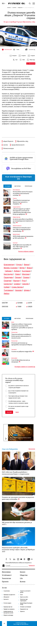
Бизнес (22, 572)
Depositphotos (24, 624)
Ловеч (17, 274)
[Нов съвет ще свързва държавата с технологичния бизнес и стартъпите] (18, 461)
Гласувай (9, 412)
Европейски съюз (22, 141)
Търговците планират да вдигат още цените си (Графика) (21, 202)
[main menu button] (34, 3)
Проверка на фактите (9, 594)
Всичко (14, 7)
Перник (18, 277)
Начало (9, 7)
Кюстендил (8, 274)
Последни (7, 186)
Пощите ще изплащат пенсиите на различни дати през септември (18, 498)
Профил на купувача (9, 609)
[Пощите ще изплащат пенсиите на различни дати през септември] (18, 486)
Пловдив (7, 281)
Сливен (17, 284)
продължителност (17, 145)
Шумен (27, 290)
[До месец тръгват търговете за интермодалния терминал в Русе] (7, 220)
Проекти (5, 581)
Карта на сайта (24, 597)
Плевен (26, 277)
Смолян (25, 284)
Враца (29, 268)
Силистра (8, 284)
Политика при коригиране (24, 600)
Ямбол (6, 293)
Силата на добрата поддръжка (21, 351)
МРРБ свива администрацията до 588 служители (23, 237)
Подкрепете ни (24, 609)
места (5, 145)
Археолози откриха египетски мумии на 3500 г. (20, 438)
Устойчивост (7, 575)
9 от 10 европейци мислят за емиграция (20, 361)
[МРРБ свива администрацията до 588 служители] (7, 237)
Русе (24, 281)
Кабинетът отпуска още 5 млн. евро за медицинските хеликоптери (22, 229)
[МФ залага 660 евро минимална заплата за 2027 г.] (18, 511)
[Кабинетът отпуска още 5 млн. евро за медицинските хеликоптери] (7, 228)
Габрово (8, 271)
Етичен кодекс (7, 603)
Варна (26, 264)
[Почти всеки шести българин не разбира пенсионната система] (7, 192)
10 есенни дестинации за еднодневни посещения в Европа (21, 344)
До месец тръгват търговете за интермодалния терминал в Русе (23, 220)
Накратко (20, 7)
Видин (22, 268)
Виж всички (32, 449)
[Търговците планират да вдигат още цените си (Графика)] (7, 201)
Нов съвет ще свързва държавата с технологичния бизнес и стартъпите (15, 473)
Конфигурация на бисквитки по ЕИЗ (8, 612)
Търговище (8, 290)
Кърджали (26, 271)
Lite (21, 578)
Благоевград (9, 264)
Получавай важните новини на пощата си (18, 562)
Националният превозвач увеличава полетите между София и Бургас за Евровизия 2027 (18, 549)
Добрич (17, 271)
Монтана (25, 274)
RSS (32, 559)
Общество (24, 575)
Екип (21, 594)
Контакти (6, 599)
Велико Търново (10, 268)
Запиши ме (32, 565)
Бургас (19, 264)
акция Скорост (8, 141)
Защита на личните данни (25, 591)
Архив (17, 412)
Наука (15, 435)
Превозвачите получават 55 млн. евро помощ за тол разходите (22, 246)
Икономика (6, 572)
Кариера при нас (8, 607)
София (6, 287)
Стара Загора (17, 287)
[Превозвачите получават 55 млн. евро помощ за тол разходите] (7, 245)
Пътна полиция (8, 148)
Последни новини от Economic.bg (25, 366)
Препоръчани (28, 186)
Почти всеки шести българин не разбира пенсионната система (23, 193)
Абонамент (6, 597)
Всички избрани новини (26, 251)
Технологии (6, 578)
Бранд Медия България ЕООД (26, 603)
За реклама (7, 591)
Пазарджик (8, 277)
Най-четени (17, 186)
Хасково (18, 290)
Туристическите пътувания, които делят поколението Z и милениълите (21, 336)
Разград (16, 281)
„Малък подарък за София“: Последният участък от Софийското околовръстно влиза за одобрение (22, 211)
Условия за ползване (25, 607)
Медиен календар (8, 615)
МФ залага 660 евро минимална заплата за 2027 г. (17, 523)
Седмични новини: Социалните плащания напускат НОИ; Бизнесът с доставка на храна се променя (22, 326)
